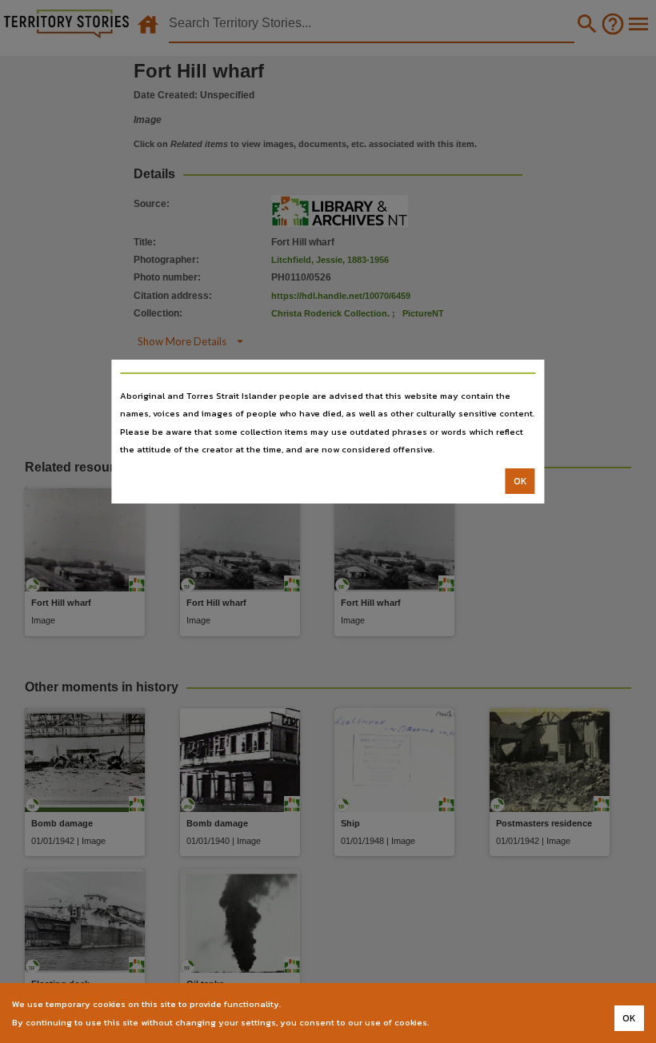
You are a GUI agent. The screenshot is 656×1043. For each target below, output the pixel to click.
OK (520, 481)
